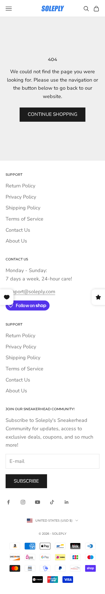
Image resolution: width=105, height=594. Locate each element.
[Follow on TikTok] (52, 502)
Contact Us (18, 230)
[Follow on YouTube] (37, 502)
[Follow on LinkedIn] (66, 502)
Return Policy (20, 185)
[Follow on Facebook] (8, 502)
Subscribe (26, 481)
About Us (16, 241)
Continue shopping (52, 114)
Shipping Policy (23, 207)
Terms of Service (24, 219)
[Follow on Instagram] (23, 502)
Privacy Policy (21, 197)
